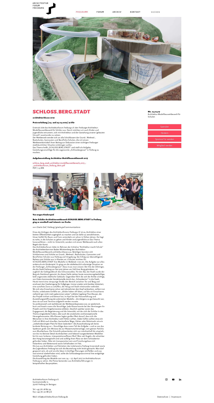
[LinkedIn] (180, 379)
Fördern (164, 133)
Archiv (116, 12)
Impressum (176, 397)
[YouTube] (173, 379)
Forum (100, 12)
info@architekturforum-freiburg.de (53, 397)
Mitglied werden (164, 145)
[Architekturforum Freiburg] (44, 8)
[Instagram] (166, 379)
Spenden (164, 126)
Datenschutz (162, 397)
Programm (82, 12)
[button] (60, 191)
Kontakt (135, 12)
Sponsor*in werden (164, 139)
